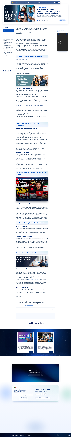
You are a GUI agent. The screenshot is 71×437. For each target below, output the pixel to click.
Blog (40, 7)
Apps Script (58, 31)
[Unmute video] (58, 34)
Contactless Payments (21, 309)
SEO (59, 30)
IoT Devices (36, 309)
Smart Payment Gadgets (19, 310)
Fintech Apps (32, 309)
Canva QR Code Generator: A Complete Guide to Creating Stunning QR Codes (25, 344)
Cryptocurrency (27, 309)
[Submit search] (67, 27)
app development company (33, 279)
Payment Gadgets (44, 7)
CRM (63, 30)
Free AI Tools (25, 2)
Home (37, 7)
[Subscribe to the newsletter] (42, 375)
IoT (61, 30)
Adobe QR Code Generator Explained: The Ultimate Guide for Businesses (45, 344)
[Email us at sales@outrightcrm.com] (69, 435)
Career (48, 2)
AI (57, 30)
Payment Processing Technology (48, 309)
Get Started (56, 2)
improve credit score (29, 305)
